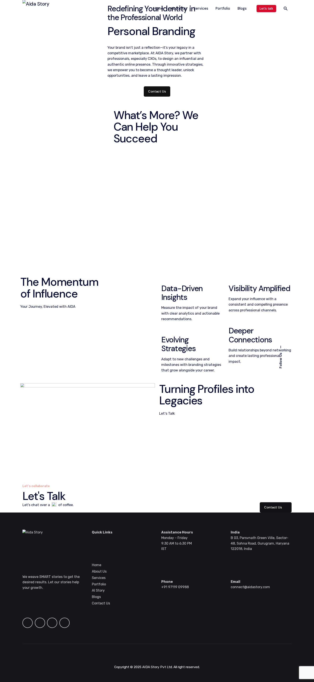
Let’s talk (266, 8)
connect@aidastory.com (250, 587)
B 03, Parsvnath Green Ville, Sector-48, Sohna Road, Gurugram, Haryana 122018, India (260, 543)
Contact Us (157, 91)
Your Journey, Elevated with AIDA (47, 307)
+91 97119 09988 (175, 587)
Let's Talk (167, 413)
